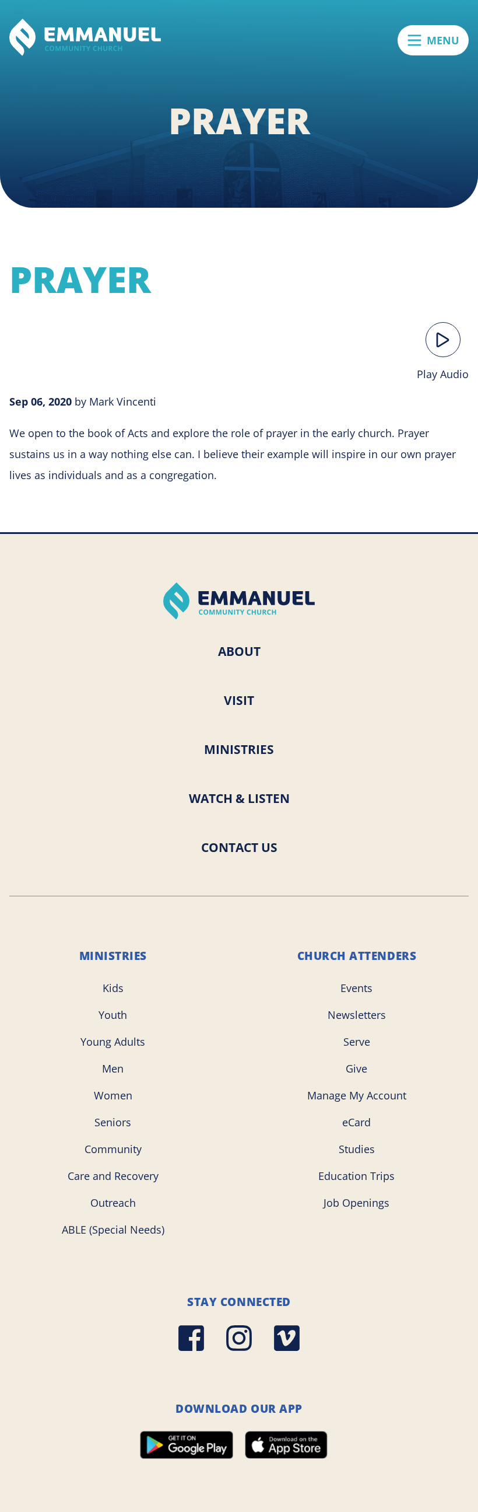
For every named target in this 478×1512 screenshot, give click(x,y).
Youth (113, 1015)
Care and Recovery (113, 1176)
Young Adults (112, 1042)
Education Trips (356, 1176)
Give (356, 1068)
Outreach (113, 1203)
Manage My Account (356, 1095)
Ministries (239, 749)
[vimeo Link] (286, 1338)
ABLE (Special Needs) (113, 1230)
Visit (239, 700)
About (239, 651)
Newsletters (357, 1015)
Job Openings (356, 1203)
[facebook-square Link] (191, 1338)
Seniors (112, 1122)
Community (113, 1149)
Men (113, 1068)
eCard (356, 1122)
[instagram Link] (239, 1338)
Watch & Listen (239, 798)
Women (113, 1095)
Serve (356, 1042)
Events (356, 988)
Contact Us (239, 847)
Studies (357, 1149)
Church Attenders (357, 956)
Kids (113, 988)
